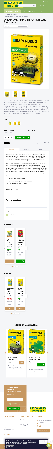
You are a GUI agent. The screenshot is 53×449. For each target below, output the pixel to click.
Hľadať (34, 5)
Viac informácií (25, 443)
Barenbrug (11, 214)
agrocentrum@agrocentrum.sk (45, 420)
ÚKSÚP (21, 422)
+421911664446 (42, 422)
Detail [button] (21, 362)
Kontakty (5, 421)
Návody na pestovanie (8, 419)
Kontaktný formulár (43, 430)
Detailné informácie (8, 116)
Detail (10, 261)
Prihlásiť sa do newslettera (13, 408)
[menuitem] (29, 11)
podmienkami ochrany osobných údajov (15, 404)
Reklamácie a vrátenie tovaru (26, 419)
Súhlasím (43, 442)
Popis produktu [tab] (12, 149)
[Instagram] (40, 426)
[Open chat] (48, 445)
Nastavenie (10, 446)
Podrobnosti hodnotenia (22, 26)
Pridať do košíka (21, 137)
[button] (12, 266)
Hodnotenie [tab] (26, 149)
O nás (5, 423)
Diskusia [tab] (41, 149)
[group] (16, 353)
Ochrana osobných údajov (9, 429)
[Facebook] (38, 426)
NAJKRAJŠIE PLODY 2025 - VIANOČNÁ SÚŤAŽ (25, 425)
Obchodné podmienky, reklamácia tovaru (10, 427)
